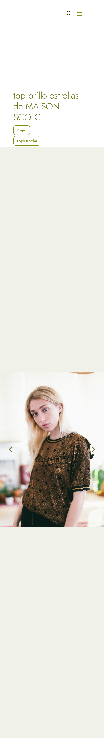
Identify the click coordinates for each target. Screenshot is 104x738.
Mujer (21, 130)
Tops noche (26, 141)
